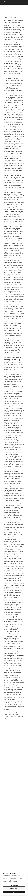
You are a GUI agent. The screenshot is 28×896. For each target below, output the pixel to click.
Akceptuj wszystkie (14, 892)
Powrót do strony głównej (10, 9)
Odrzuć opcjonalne (14, 888)
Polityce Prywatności (12, 881)
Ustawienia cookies (14, 885)
